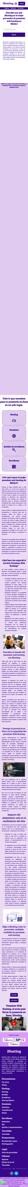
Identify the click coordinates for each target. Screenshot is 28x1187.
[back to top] (24, 1183)
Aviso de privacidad (9, 1152)
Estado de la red (8, 1162)
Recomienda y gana (9, 1141)
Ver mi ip (5, 1082)
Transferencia (7, 1110)
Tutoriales (6, 1134)
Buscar (14, 34)
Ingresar (5, 1159)
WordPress (6, 1097)
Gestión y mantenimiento (12, 1127)
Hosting (5, 1092)
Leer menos (14, 1000)
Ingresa (22, 3)
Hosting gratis (7, 1144)
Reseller (5, 1094)
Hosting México (8, 1100)
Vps (3, 1124)
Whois (4, 1085)
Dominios (5, 1107)
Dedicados (6, 1121)
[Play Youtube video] (14, 1024)
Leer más (14, 995)
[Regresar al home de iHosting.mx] (8, 3)
